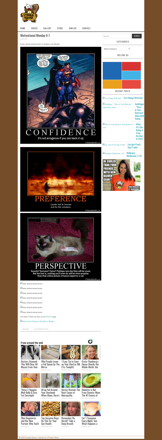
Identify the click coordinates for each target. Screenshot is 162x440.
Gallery (47, 28)
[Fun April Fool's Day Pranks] (114, 144)
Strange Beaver (31, 437)
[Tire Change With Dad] (112, 98)
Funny (35, 329)
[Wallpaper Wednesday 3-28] (113, 153)
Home (22, 28)
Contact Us (42, 437)
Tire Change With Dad (133, 98)
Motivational (26, 329)
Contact (86, 28)
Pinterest (49, 316)
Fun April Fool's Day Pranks (134, 146)
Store (60, 28)
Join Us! (72, 28)
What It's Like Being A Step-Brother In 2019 (139, 131)
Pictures (46, 329)
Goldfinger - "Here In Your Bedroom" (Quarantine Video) (140, 111)
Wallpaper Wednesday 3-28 (134, 154)
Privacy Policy (53, 437)
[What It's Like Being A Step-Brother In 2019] (118, 126)
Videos (34, 28)
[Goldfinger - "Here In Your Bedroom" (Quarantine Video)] (117, 106)
